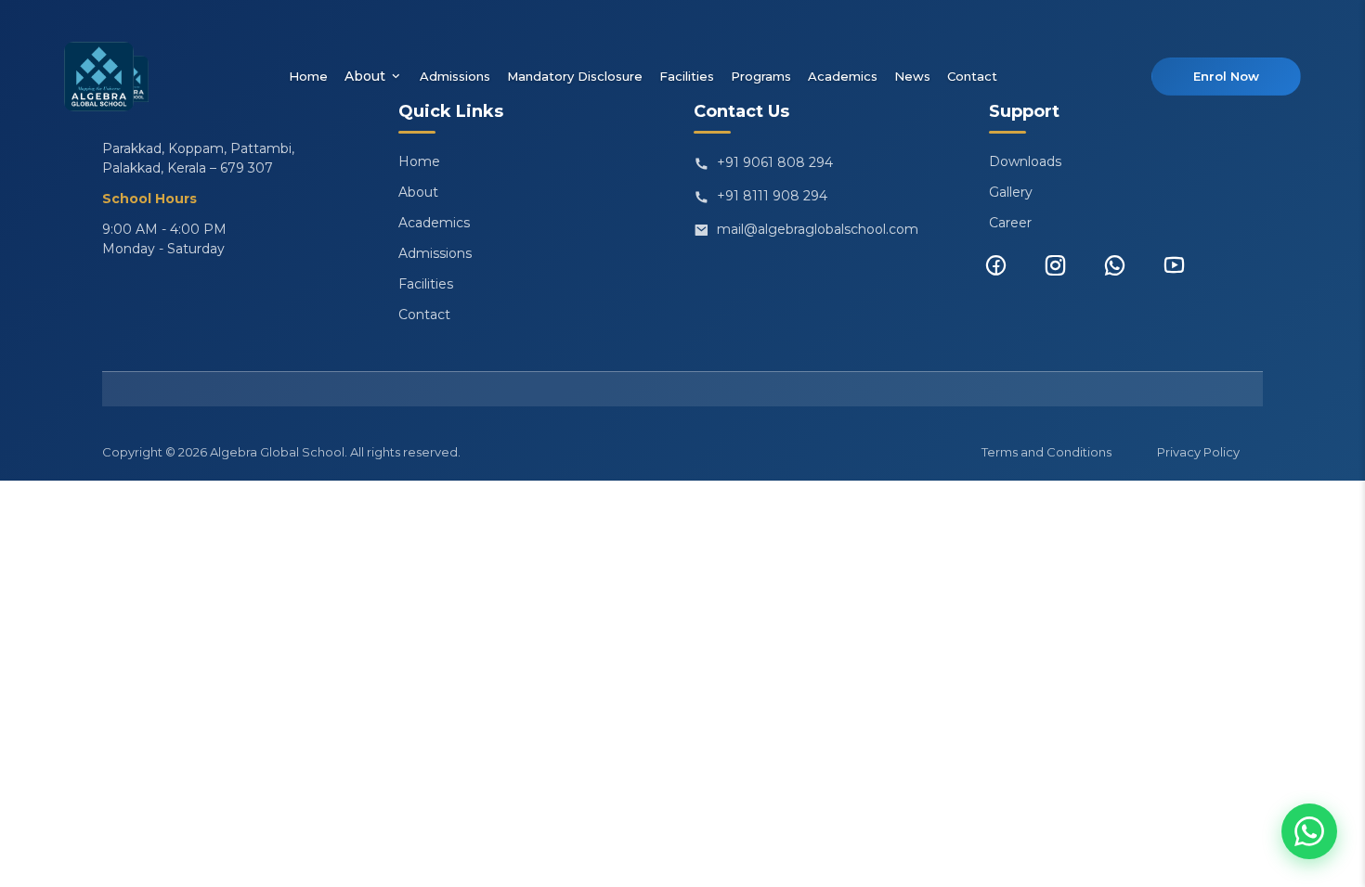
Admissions (455, 76)
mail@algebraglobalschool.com (817, 229)
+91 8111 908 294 (772, 195)
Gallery (1011, 192)
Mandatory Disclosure (575, 76)
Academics (843, 76)
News (912, 76)
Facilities (686, 76)
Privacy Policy (1198, 451)
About (364, 76)
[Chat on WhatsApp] (1309, 831)
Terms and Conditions (1047, 451)
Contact (972, 76)
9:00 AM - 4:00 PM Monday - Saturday (164, 239)
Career (1010, 222)
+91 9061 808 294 (775, 162)
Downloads (1025, 161)
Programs (761, 76)
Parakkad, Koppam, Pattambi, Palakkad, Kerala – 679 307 (198, 158)
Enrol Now (1226, 76)
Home (308, 76)
